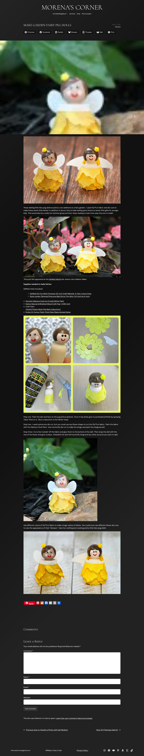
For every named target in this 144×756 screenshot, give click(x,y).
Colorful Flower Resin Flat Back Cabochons (43, 309)
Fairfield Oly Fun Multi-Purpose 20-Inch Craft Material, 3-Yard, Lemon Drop (60, 293)
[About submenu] (67, 13)
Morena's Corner (72, 7)
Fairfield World (55, 279)
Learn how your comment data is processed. (74, 718)
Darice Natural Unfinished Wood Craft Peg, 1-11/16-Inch (48, 304)
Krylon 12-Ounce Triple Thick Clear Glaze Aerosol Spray (48, 312)
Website (27, 697)
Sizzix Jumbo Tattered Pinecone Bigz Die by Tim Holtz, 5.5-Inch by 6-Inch (60, 296)
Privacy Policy (82, 750)
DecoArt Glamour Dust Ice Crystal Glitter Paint (45, 301)
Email (26, 687)
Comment (28, 651)
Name (27, 677)
